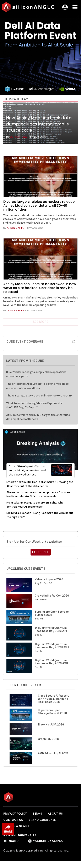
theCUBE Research (48, 841)
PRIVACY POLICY (15, 813)
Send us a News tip (17, 826)
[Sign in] (65, 7)
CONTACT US (13, 820)
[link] (40, 124)
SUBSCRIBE (40, 552)
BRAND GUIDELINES (42, 820)
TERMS (37, 813)
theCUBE (15, 841)
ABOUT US (55, 813)
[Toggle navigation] (75, 7)
